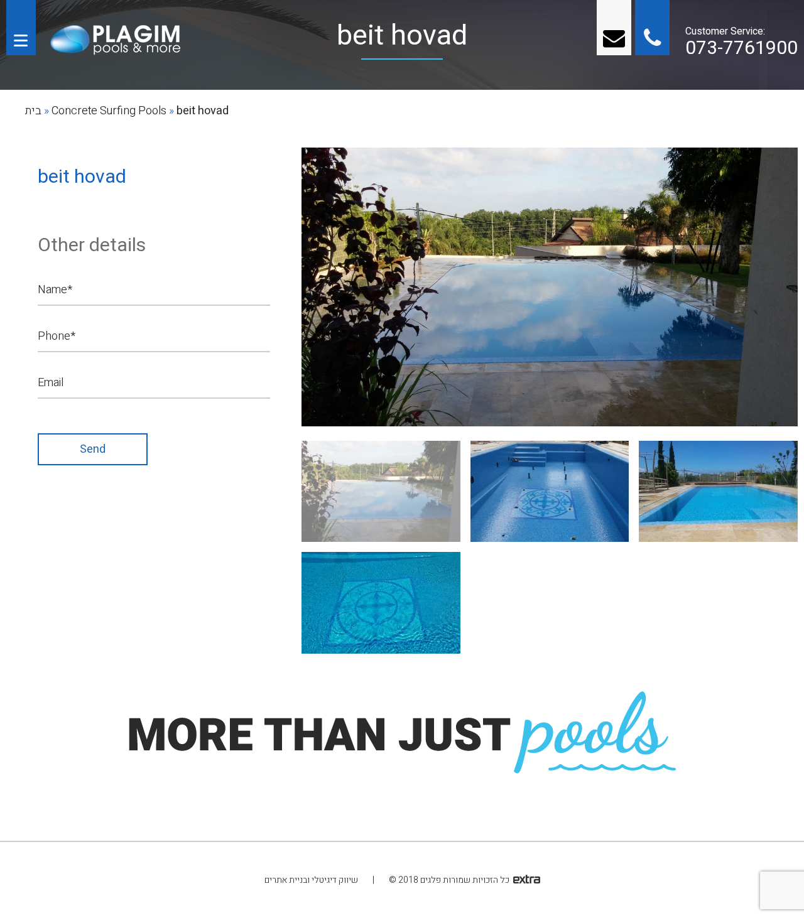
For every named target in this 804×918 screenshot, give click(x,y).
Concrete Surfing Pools (109, 110)
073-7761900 (741, 48)
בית (33, 110)
